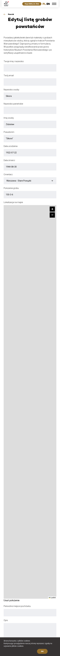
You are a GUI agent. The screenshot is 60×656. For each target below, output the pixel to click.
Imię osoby (9, 118)
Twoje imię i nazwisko (14, 61)
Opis (6, 620)
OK (42, 651)
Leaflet (53, 597)
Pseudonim (9, 132)
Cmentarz (8, 174)
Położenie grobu (11, 188)
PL (44, 4)
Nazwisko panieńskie (13, 104)
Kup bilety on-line (32, 4)
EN (48, 4)
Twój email (9, 75)
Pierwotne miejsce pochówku (17, 606)
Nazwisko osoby (11, 89)
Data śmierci (9, 160)
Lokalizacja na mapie (13, 202)
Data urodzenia (10, 146)
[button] (52, 209)
